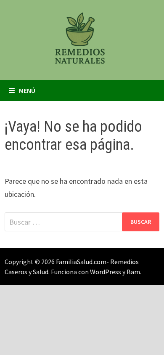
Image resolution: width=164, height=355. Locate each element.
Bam (133, 272)
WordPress (105, 272)
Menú (27, 90)
